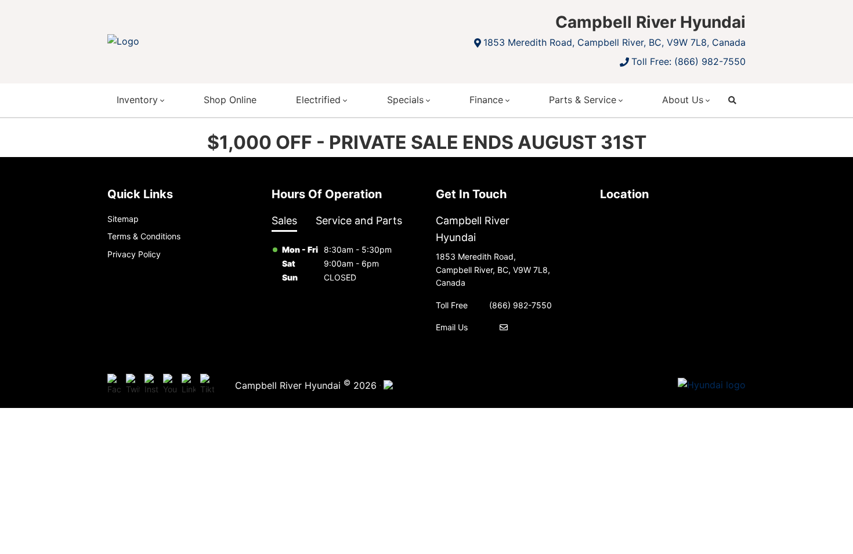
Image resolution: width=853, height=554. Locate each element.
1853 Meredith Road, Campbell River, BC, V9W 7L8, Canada (614, 42)
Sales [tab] (284, 220)
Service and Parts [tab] (359, 220)
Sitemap (123, 219)
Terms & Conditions (143, 236)
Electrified (318, 99)
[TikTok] (207, 385)
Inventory (137, 99)
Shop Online (230, 99)
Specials (405, 99)
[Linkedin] (189, 385)
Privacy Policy (134, 254)
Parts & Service (582, 99)
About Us (682, 99)
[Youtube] (170, 385)
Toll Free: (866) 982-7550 (688, 61)
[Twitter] (133, 385)
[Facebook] (114, 385)
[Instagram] (151, 385)
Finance (486, 99)
